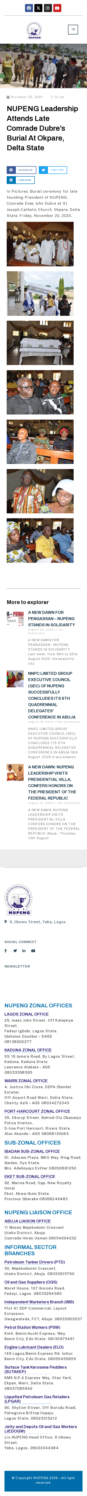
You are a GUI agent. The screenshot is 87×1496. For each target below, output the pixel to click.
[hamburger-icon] (73, 30)
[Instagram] (48, 8)
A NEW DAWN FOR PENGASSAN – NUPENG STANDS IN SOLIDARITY (51, 618)
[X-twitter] (38, 8)
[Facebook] (29, 8)
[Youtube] (57, 8)
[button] (21, 170)
